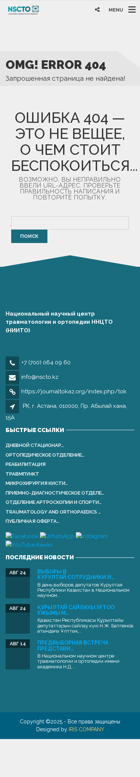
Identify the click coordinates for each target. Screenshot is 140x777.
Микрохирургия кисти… (37, 483)
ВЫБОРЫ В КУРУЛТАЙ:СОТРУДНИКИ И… (75, 574)
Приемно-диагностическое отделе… (55, 493)
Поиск (29, 236)
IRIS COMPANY (86, 729)
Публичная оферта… (32, 521)
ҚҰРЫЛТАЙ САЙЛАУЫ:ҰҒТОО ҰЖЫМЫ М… (76, 610)
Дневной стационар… (35, 445)
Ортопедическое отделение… (45, 455)
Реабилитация (26, 464)
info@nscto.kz (39, 377)
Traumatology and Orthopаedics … (53, 512)
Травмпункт (22, 474)
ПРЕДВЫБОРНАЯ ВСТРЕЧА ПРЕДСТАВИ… (72, 645)
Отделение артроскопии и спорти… (54, 502)
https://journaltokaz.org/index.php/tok (74, 391)
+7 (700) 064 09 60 (46, 362)
